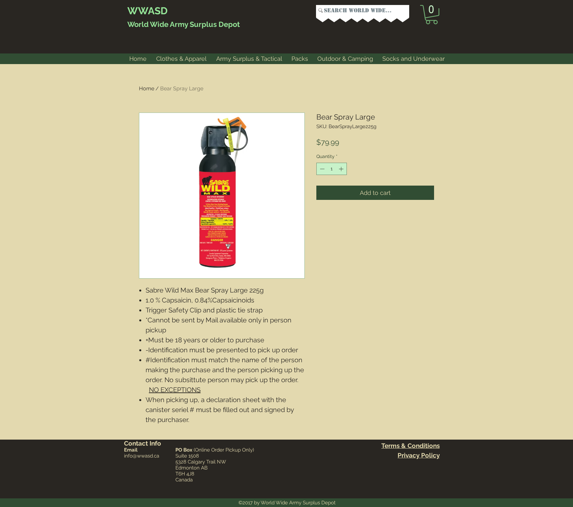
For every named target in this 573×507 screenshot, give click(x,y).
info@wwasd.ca (141, 456)
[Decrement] (321, 169)
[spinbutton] (332, 169)
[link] (431, 14)
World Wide (147, 24)
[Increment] (342, 169)
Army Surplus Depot (204, 24)
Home (146, 88)
